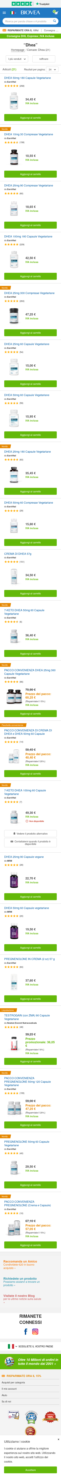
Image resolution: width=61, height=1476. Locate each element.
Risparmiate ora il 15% (24, 1376)
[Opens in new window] (25, 1331)
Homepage (18, 50)
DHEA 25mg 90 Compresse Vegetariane (28, 185)
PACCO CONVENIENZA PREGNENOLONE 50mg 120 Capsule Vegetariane (27, 1081)
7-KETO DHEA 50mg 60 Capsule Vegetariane (24, 612)
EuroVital (11, 81)
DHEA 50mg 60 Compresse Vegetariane (28, 502)
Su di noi (6, 1401)
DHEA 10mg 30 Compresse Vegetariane (28, 134)
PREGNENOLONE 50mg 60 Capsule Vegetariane (26, 1143)
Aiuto (4, 1395)
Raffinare (43, 59)
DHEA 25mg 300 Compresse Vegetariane (29, 293)
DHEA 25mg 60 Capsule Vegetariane (26, 344)
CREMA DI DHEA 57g (17, 554)
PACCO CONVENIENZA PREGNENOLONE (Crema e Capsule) (27, 1203)
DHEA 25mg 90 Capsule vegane (24, 857)
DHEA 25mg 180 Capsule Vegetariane (27, 451)
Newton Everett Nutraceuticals (22, 1022)
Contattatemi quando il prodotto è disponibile (32, 842)
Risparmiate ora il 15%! (23, 30)
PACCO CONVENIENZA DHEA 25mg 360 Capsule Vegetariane (30, 672)
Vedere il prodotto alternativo (32, 833)
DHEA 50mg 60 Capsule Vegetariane (26, 395)
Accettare (30, 1470)
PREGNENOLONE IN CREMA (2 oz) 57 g (29, 959)
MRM (9, 860)
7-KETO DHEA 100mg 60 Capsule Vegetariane (25, 792)
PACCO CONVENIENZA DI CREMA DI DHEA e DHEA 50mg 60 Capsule (28, 732)
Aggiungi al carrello (30, 117)
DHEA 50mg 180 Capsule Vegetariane (27, 78)
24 (50, 69)
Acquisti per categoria (13, 1382)
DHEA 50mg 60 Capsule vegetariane (26, 908)
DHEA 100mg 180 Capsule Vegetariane (28, 236)
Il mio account (9, 1388)
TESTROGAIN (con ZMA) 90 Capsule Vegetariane (27, 1017)
